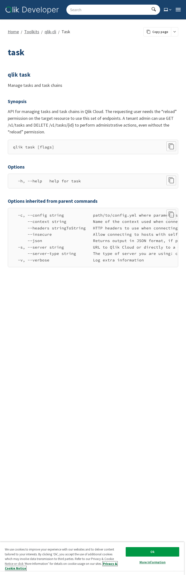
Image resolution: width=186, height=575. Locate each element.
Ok (152, 552)
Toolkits (31, 31)
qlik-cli (50, 31)
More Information (153, 562)
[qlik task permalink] (5, 74)
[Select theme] (168, 9)
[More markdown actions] (174, 31)
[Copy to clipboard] (171, 146)
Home (13, 31)
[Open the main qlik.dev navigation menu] (178, 9)
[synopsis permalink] (5, 101)
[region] (93, 237)
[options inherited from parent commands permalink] (5, 201)
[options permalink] (5, 167)
